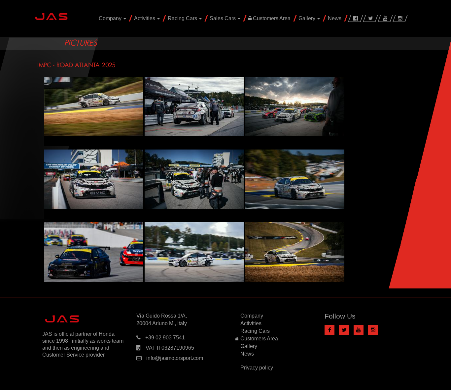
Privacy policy (256, 367)
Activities (145, 18)
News (334, 18)
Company (111, 18)
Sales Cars (223, 18)
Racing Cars (183, 18)
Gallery (307, 18)
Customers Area (271, 18)
